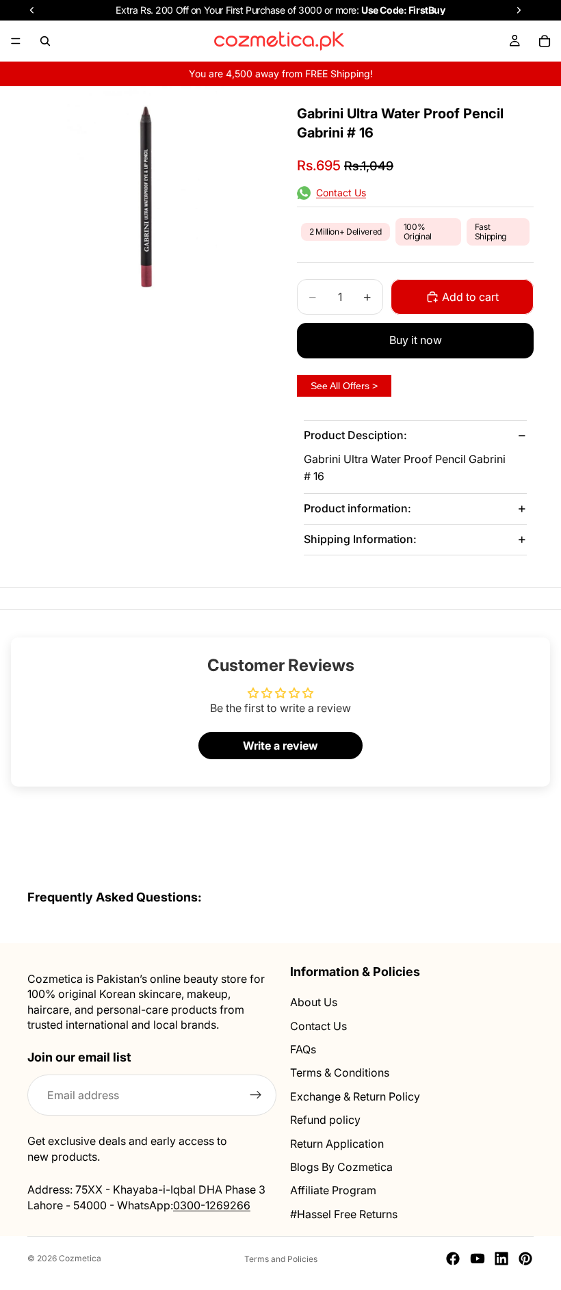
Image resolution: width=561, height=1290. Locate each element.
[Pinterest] (525, 1258)
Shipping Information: (360, 539)
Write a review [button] (280, 745)
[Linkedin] (501, 1258)
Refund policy (325, 1120)
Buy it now (415, 340)
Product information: (357, 508)
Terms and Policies (280, 1259)
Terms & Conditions (339, 1073)
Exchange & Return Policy (355, 1096)
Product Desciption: (355, 435)
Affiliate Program (333, 1191)
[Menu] (15, 41)
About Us (313, 1003)
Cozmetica (80, 1258)
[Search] (45, 41)
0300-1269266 (211, 1205)
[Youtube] (477, 1258)
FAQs (303, 1049)
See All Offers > (344, 385)
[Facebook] (453, 1258)
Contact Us (318, 1026)
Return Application (337, 1143)
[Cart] (545, 41)
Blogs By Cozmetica (341, 1167)
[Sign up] (256, 1095)
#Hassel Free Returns (343, 1214)
